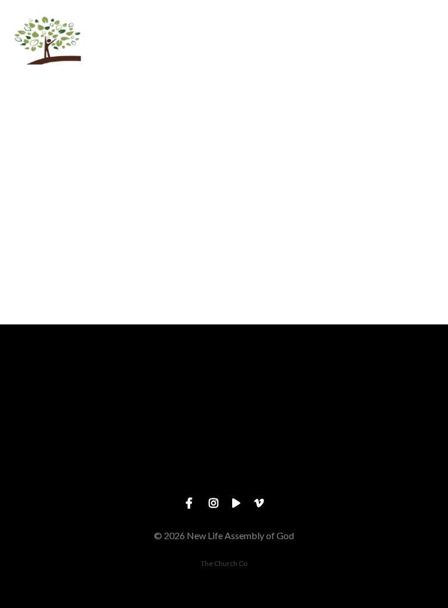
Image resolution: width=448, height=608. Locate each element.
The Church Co (224, 563)
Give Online (392, 454)
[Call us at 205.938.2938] (168, 389)
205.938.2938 (168, 454)
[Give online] (392, 389)
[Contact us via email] (56, 389)
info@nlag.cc (56, 454)
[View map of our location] (280, 389)
